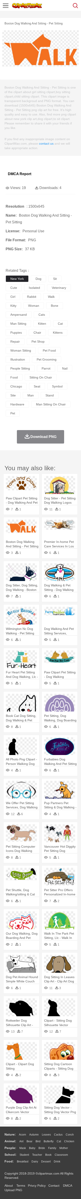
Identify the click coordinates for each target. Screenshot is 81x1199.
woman (33, 305)
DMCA (67, 1185)
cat (60, 323)
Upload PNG (13, 1190)
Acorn (22, 1134)
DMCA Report (19, 174)
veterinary (59, 287)
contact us (46, 143)
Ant (21, 1141)
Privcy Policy (37, 1185)
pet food (49, 350)
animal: (10, 1141)
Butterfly (49, 1141)
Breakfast (22, 1161)
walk (51, 296)
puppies (16, 332)
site (13, 395)
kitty (13, 305)
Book (48, 1154)
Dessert (46, 1161)
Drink (57, 1161)
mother (63, 1148)
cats (41, 314)
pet (12, 413)
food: (9, 1161)
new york (17, 279)
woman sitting (20, 350)
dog (38, 279)
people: (10, 1148)
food (14, 377)
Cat (59, 1141)
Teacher (37, 1154)
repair (15, 341)
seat (37, 386)
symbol (57, 386)
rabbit (31, 296)
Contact (53, 1185)
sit (55, 279)
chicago (16, 386)
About (8, 1185)
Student (24, 1154)
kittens (58, 332)
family (52, 1148)
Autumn (34, 1134)
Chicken (69, 1141)
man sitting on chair (51, 404)
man (30, 395)
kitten (42, 323)
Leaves (46, 1134)
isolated (34, 287)
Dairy (35, 1161)
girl (12, 296)
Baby (32, 1148)
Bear (29, 1141)
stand (49, 395)
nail (65, 368)
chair (37, 332)
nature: (10, 1134)
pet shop (38, 341)
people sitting (20, 368)
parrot (46, 368)
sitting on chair (40, 377)
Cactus (58, 1134)
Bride (41, 1148)
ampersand (18, 314)
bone (54, 305)
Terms (20, 1185)
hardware (17, 404)
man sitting (18, 323)
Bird (38, 1141)
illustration (17, 359)
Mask (22, 1148)
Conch (70, 1134)
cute (13, 287)
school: (10, 1154)
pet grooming (46, 359)
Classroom (61, 1154)
